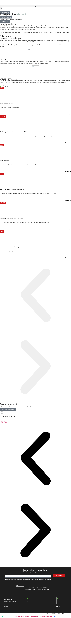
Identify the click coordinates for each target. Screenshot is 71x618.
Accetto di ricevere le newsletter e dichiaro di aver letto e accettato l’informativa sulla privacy (28, 579)
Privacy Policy (48, 613)
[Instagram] (29, 601)
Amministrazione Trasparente (10, 601)
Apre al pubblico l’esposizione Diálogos (12, 189)
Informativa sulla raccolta (22, 616)
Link (4, 604)
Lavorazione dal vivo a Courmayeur (10, 247)
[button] (35, 6)
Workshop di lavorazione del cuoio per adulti (13, 132)
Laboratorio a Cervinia (6, 103)
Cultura (3, 60)
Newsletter (6, 606)
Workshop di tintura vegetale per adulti (11, 218)
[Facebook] (27, 601)
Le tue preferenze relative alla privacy (41, 616)
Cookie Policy (54, 613)
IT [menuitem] (1, 10)
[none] (35, 10)
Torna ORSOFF (4, 160)
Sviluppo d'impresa (8, 79)
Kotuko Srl (63, 613)
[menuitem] (35, 10)
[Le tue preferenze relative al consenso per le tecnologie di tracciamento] (2, 616)
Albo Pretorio (6, 603)
